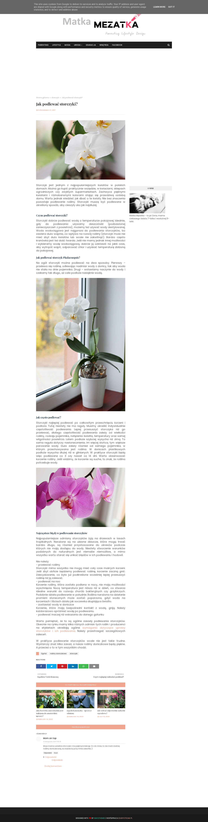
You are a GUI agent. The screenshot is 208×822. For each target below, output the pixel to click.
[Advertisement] (104, 69)
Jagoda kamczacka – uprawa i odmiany (79, 712)
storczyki (55, 97)
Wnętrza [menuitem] (103, 45)
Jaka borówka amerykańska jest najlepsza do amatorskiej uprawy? (49, 713)
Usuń (56, 753)
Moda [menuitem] (67, 45)
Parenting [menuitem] (43, 45)
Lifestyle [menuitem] (56, 45)
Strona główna (42, 97)
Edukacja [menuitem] (91, 45)
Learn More (159, 7)
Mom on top (49, 738)
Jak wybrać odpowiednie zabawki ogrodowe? (111, 712)
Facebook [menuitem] (117, 45)
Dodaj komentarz (53, 766)
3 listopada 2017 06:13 (52, 741)
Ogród (44, 653)
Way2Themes (99, 818)
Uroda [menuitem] (77, 45)
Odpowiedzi (50, 757)
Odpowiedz (48, 753)
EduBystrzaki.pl (125, 818)
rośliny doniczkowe (58, 653)
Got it (171, 7)
